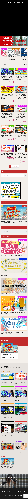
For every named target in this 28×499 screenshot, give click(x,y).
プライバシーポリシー (10, 491)
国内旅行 (25, 86)
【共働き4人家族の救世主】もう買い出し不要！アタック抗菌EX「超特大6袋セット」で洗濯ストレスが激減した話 (21, 116)
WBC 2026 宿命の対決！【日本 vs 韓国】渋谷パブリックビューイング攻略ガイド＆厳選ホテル (7, 115)
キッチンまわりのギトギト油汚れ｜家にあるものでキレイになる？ (13, 255)
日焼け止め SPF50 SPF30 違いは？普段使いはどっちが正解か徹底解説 (21, 78)
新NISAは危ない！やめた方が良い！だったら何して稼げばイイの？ (21, 433)
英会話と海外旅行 (18, 441)
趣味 (25, 145)
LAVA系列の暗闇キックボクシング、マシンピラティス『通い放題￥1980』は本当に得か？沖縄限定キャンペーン (7, 416)
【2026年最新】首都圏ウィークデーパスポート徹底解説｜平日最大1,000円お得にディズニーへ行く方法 (21, 96)
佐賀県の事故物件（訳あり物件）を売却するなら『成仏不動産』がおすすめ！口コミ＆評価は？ (14, 58)
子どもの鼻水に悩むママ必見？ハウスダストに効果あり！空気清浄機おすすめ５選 (13, 313)
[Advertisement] (14, 21)
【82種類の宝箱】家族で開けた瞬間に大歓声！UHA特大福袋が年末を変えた (7, 154)
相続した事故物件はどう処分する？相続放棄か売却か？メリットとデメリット (7, 382)
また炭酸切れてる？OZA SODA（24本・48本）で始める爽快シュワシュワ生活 (7, 78)
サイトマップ (14, 492)
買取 (2, 441)
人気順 (5, 64)
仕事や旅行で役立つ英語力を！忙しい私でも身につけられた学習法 (21, 451)
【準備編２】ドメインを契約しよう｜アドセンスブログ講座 (21, 415)
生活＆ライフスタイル (23, 68)
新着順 (2, 64)
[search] (25, 175)
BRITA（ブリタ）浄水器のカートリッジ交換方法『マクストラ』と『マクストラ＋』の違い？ (13, 333)
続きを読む (10, 81)
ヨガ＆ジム (3, 405)
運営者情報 (18, 491)
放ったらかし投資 (18, 423)
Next (17, 166)
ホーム (3, 491)
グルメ (12, 68)
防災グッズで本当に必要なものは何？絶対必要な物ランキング (13, 293)
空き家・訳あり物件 (17, 49)
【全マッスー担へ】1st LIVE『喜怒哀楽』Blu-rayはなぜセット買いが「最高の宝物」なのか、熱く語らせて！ (21, 156)
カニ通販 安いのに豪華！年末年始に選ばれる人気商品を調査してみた (7, 135)
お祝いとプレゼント (10, 145)
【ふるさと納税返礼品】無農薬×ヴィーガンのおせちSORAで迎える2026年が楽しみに (20, 136)
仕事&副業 (17, 405)
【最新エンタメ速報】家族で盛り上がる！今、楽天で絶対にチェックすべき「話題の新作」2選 (7, 96)
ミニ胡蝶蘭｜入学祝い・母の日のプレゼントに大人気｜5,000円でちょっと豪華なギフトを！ (14, 274)
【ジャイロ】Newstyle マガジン (14, 2)
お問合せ (24, 491)
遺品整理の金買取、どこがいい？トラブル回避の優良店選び (7, 451)
